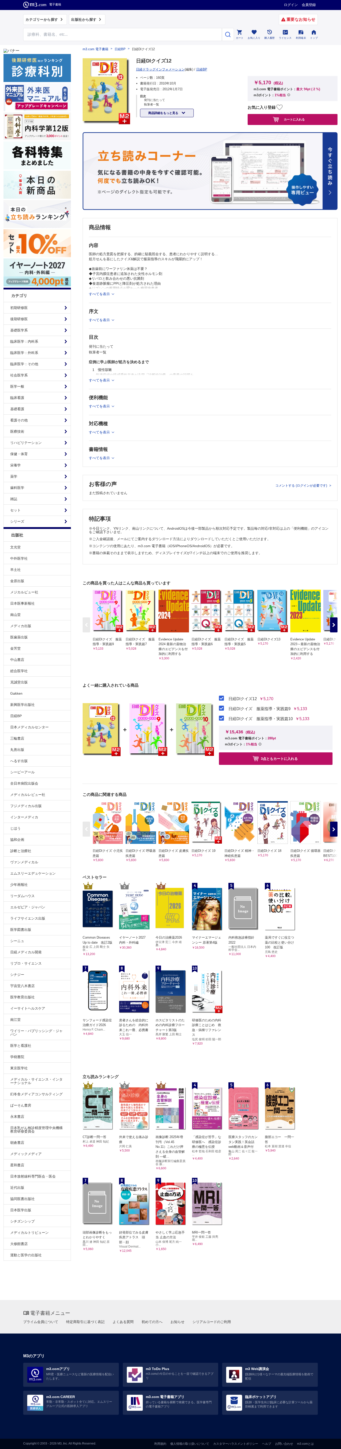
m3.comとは (305, 1444)
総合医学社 (19, 671)
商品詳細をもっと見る (163, 113)
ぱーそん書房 (20, 1105)
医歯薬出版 (19, 637)
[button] (334, 624)
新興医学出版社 (22, 705)
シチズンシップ (22, 1221)
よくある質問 (123, 1322)
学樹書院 (17, 1057)
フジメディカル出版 (26, 806)
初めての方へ (152, 1322)
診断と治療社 (20, 851)
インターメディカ (24, 817)
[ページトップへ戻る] (327, 1441)
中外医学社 (19, 558)
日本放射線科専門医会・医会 (33, 1176)
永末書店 (17, 1117)
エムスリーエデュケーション (33, 873)
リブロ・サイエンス (26, 963)
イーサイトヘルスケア (27, 1008)
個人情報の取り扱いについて (189, 1444)
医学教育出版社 (22, 997)
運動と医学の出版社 (26, 1255)
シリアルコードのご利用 (211, 1322)
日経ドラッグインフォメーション (160, 69)
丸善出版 (17, 750)
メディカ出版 (20, 626)
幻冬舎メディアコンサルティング (36, 1094)
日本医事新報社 (22, 603)
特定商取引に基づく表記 (85, 1322)
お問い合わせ (284, 1444)
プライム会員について (40, 1322)
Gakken (16, 693)
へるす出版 (19, 761)
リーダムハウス (22, 896)
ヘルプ (266, 1444)
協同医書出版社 (22, 1199)
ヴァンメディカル (24, 862)
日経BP (16, 716)
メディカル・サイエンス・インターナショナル (36, 1081)
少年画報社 (19, 885)
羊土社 (15, 570)
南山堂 (15, 615)
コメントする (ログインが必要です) (301, 485)
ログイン (291, 5)
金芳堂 (15, 648)
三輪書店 (17, 738)
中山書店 (17, 660)
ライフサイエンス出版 (27, 918)
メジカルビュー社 (24, 592)
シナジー (17, 975)
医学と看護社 (20, 1046)
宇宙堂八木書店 (22, 986)
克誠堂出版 (19, 682)
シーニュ (17, 941)
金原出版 (17, 581)
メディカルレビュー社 (27, 795)
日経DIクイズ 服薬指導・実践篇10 (260, 719)
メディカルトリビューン (29, 1233)
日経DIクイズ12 (242, 699)
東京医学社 (19, 1068)
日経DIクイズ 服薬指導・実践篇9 (259, 709)
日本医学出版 (20, 1210)
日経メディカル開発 (26, 952)
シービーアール (22, 772)
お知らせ (177, 1322)
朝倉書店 (17, 1143)
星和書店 (17, 1165)
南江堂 (15, 1020)
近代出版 (17, 1188)
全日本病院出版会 (24, 783)
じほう (15, 828)
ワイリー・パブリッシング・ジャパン (36, 1032)
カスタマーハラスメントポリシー (235, 1444)
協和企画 (17, 840)
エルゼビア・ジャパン (27, 907)
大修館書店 (19, 1244)
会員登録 (309, 5)
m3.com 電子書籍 (95, 49)
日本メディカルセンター (29, 727)
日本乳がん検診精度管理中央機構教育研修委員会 (36, 1129)
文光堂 (15, 547)
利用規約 (160, 1444)
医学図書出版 (20, 930)
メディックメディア (26, 1154)
